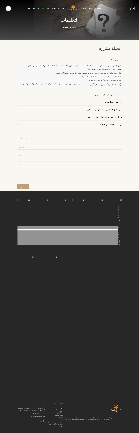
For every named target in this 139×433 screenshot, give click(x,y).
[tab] (69, 60)
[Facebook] (134, 8)
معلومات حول (97, 8)
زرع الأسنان (60, 413)
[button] (8, 8)
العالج (90, 8)
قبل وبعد (84, 8)
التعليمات (54, 8)
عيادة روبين (73, 27)
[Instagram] (130, 8)
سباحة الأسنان (59, 415)
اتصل (48, 8)
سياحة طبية (61, 8)
